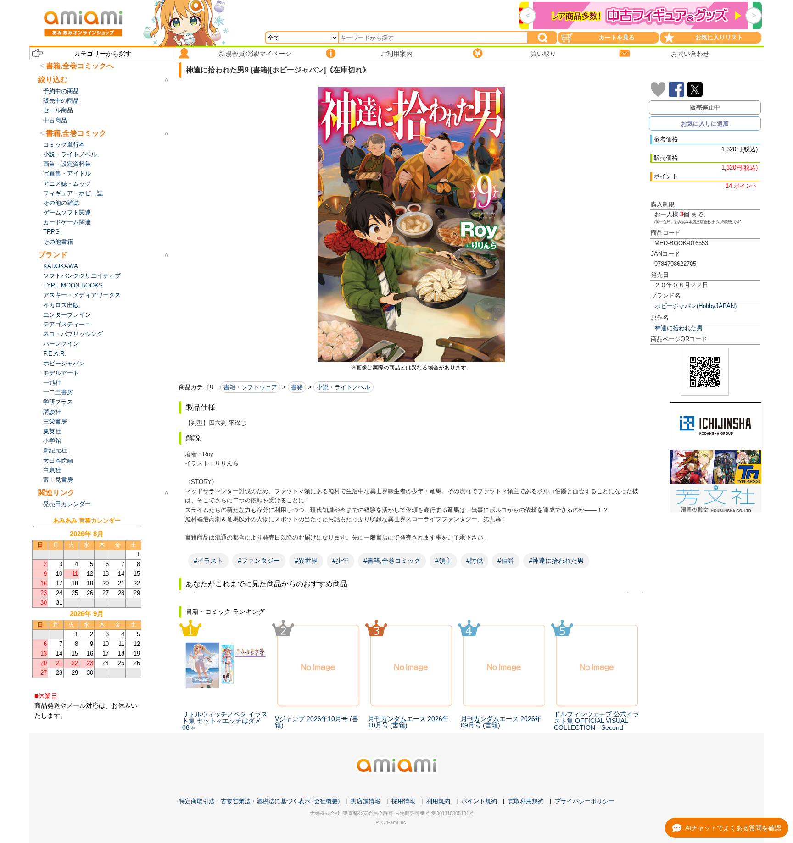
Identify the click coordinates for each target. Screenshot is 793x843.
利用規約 (438, 801)
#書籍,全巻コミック (391, 560)
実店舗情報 (365, 801)
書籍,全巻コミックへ (80, 66)
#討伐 (474, 560)
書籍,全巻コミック (76, 133)
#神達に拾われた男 (556, 560)
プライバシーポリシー (584, 801)
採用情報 (403, 801)
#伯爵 (505, 560)
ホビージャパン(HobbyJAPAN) (696, 306)
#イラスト (208, 560)
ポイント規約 (479, 801)
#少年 (340, 560)
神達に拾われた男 (679, 328)
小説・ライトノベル (343, 387)
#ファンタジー (259, 560)
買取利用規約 (526, 801)
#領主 (443, 560)
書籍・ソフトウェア (250, 387)
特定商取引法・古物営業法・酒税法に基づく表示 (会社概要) (259, 801)
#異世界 (306, 560)
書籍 (297, 387)
